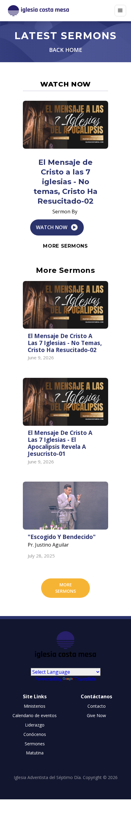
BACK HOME (65, 50)
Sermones (35, 744)
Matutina (35, 753)
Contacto (96, 706)
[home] (60, 10)
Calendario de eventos (34, 715)
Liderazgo (34, 725)
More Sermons (65, 246)
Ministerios (34, 706)
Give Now (96, 715)
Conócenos (34, 734)
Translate (85, 679)
